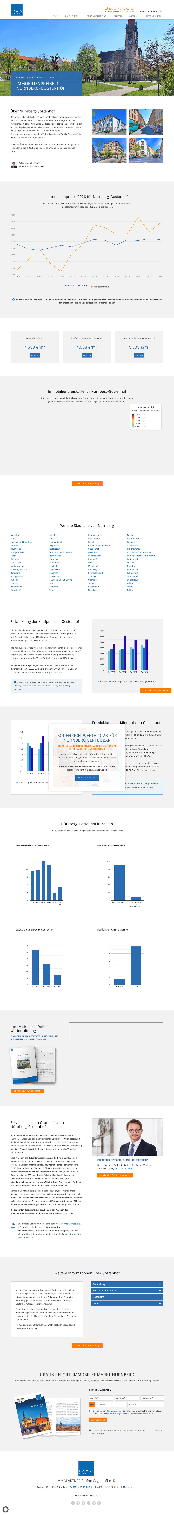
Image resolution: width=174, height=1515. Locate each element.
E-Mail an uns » (128, 1487)
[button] (87, 778)
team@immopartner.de (151, 11)
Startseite (20, 77)
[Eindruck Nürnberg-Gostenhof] (146, 122)
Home (54, 16)
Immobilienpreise (35, 77)
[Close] (121, 728)
